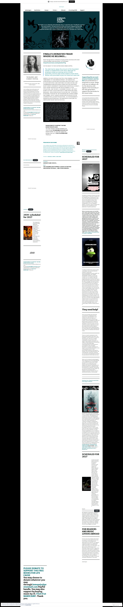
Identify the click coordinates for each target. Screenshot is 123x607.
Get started (72, 1)
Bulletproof (84, 449)
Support (82, 10)
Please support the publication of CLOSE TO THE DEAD (90, 233)
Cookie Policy (28, 604)
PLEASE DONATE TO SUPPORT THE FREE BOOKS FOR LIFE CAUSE (31, 108)
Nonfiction (37, 10)
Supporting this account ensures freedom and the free (90, 79)
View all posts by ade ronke (66, 152)
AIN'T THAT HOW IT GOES (89, 446)
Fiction (55, 10)
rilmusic (63, 10)
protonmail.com (60, 130)
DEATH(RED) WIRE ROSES (27, 160)
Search (83, 509)
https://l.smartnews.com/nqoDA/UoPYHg (54, 63)
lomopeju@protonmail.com (33, 112)
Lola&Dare (25, 209)
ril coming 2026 (73, 10)
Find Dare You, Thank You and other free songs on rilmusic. (90, 381)
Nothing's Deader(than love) (88, 448)
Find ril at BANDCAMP (61, 133)
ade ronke (58, 156)
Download (35, 160)
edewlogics (28, 10)
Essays (46, 10)
